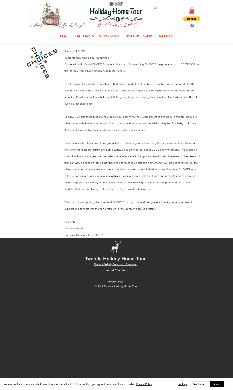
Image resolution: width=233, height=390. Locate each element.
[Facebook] (192, 25)
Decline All (199, 384)
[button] (191, 10)
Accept (217, 384)
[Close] (228, 384)
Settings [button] (182, 384)
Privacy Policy (144, 384)
